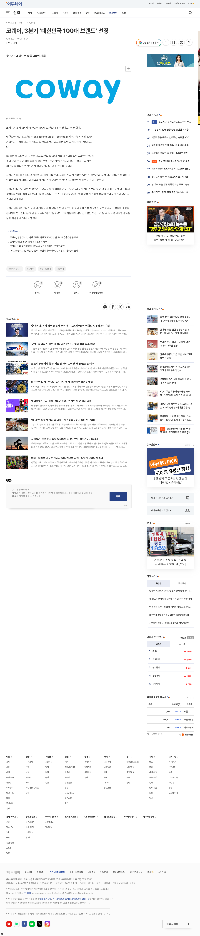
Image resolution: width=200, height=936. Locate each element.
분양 (47, 777)
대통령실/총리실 (133, 762)
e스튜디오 (49, 822)
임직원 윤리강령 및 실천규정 (77, 898)
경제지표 (87, 767)
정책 (47, 772)
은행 (27, 767)
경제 (86, 756)
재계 (30, 13)
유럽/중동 (108, 788)
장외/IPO (10, 777)
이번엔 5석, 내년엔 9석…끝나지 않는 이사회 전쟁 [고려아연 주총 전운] (176, 408)
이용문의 (104, 872)
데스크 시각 (173, 777)
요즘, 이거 (30, 827)
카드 (27, 782)
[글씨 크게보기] (189, 42)
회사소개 (28, 872)
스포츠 (8, 848)
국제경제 (107, 762)
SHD (154, 651)
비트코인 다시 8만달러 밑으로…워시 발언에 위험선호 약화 (62, 382)
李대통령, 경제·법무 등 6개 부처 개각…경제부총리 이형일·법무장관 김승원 (70, 325)
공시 (8, 762)
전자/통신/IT (42, 13)
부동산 (48, 756)
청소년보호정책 (76, 872)
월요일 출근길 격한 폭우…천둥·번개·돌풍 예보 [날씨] (176, 145)
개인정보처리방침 (57, 872)
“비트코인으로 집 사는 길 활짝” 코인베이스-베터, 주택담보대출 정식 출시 (44, 250)
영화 (8, 832)
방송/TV (9, 827)
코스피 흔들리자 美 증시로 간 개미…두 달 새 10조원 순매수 (62, 363)
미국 (105, 772)
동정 (151, 793)
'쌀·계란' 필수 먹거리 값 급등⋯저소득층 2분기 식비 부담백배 (63, 420)
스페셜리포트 (70, 816)
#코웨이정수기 (15, 268)
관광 (8, 822)
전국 (151, 782)
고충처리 (91, 872)
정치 (128, 756)
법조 (151, 762)
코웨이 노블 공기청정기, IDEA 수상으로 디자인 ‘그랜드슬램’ (37, 246)
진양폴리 (156, 667)
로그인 (151, 3)
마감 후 (171, 782)
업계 (47, 767)
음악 (8, 837)
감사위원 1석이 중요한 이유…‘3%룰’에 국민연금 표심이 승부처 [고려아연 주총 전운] (176, 420)
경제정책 (87, 762)
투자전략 (182, 583)
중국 (105, 777)
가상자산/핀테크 (32, 788)
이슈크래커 (30, 822)
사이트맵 (162, 872)
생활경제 (87, 772)
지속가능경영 (148, 816)
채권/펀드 (10, 793)
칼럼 (170, 788)
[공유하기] (166, 42)
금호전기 (156, 659)
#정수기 (60, 268)
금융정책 (29, 762)
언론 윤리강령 (45, 898)
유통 (88, 13)
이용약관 (41, 872)
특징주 (158, 583)
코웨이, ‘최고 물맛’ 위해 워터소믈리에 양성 (29, 241)
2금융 (28, 777)
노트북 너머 (173, 793)
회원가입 (160, 3)
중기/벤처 (113, 13)
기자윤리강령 (58, 898)
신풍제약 (156, 675)
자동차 (55, 13)
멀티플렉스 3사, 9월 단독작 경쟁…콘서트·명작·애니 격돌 (61, 401)
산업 (16, 12)
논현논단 (172, 762)
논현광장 (172, 767)
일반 (124, 13)
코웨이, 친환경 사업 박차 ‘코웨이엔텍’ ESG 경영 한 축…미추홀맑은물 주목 (44, 237)
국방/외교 (130, 772)
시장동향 (48, 762)
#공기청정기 (45, 268)
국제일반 (107, 767)
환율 (8, 798)
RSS (190, 3)
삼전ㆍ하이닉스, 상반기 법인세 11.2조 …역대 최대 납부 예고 (63, 344)
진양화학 (156, 684)
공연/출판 (10, 842)
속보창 (168, 3)
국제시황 (9, 803)
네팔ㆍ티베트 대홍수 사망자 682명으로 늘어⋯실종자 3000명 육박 (67, 457)
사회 (151, 756)
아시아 (106, 782)
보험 (27, 772)
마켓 (8, 756)
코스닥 (182, 644)
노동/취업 (153, 777)
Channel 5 (90, 816)
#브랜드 (30, 268)
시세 (8, 772)
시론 (170, 772)
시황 (8, 767)
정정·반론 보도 (119, 872)
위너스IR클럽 (109, 816)
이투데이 (10, 23)
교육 (151, 767)
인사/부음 (153, 788)
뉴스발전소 (30, 816)
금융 (28, 756)
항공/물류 (77, 13)
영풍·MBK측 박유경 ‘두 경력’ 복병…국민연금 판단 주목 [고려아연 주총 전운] (176, 432)
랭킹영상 (48, 827)
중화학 (65, 13)
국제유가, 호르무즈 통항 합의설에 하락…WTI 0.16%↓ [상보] (64, 438)
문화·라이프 (11, 816)
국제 (106, 756)
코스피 (158, 644)
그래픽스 (29, 832)
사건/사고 (153, 772)
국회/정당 (130, 767)
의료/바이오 (99, 13)
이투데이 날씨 (129, 816)
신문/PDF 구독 (179, 3)
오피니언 (172, 756)
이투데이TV (50, 816)
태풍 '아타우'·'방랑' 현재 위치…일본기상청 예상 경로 (175, 168)
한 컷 (28, 837)
